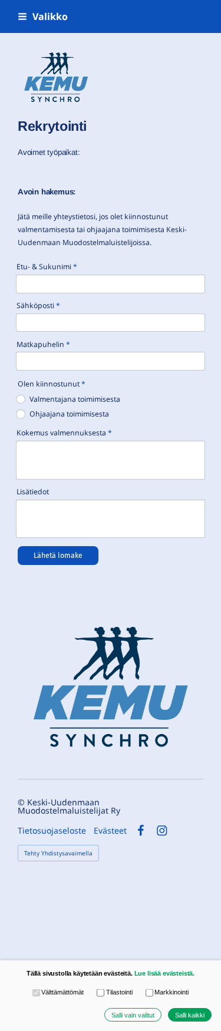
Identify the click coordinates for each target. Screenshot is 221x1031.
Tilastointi (119, 992)
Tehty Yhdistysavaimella (58, 853)
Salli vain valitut (132, 1015)
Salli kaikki (189, 1015)
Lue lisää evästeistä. (164, 973)
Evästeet (110, 831)
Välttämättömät (62, 992)
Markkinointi (171, 992)
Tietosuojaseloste (52, 831)
